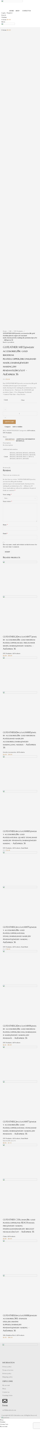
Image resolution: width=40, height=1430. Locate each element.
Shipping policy (7, 1377)
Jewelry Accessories (9, 752)
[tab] (9, 439)
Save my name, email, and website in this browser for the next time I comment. (20, 546)
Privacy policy (6, 1367)
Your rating (7, 494)
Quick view (10, 632)
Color (6, 400)
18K (10, 331)
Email (5, 533)
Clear (23, 400)
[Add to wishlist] (21, 632)
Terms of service (7, 1370)
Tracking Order (7, 1395)
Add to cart (9, 422)
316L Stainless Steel (9, 1335)
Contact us (5, 1392)
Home (5, 331)
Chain (5, 1236)
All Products (31, 430)
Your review (7, 501)
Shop (4, 1389)
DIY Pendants (18, 331)
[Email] (4, 1400)
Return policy (6, 1373)
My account (6, 1385)
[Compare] (15, 632)
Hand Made (24, 848)
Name (5, 525)
